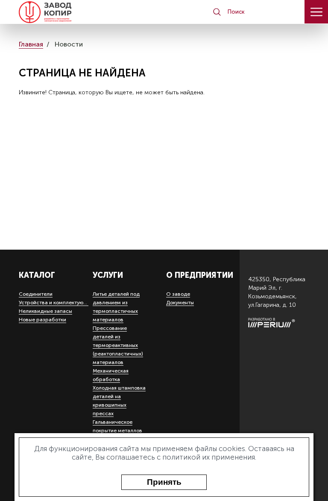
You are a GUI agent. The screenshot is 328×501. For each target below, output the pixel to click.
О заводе (178, 294)
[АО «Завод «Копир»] (45, 12)
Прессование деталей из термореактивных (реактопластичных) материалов (118, 345)
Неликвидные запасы (45, 311)
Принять (164, 482)
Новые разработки (42, 320)
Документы (180, 303)
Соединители (36, 294)
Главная (31, 44)
